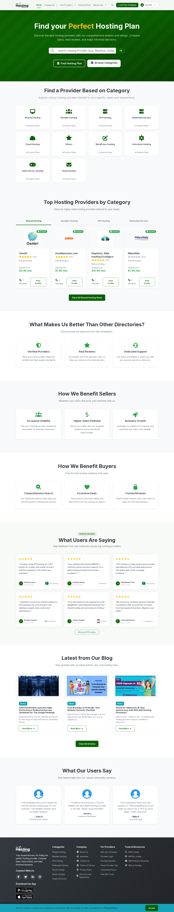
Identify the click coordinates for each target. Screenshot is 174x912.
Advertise (84, 856)
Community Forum (108, 870)
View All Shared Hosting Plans (87, 297)
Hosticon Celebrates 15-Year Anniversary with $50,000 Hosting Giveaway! (133, 710)
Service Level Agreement (85, 875)
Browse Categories (106, 62)
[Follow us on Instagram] (39, 876)
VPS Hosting (57, 861)
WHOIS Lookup (134, 856)
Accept (152, 908)
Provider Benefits (108, 861)
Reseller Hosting (59, 856)
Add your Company (109, 852)
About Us (84, 852)
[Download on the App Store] (32, 896)
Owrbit (23, 253)
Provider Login (107, 856)
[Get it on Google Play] (32, 890)
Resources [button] (98, 5)
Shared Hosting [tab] (33, 221)
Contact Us (85, 861)
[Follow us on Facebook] (18, 876)
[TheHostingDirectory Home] (23, 849)
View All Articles (87, 744)
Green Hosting (58, 874)
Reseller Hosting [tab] (69, 221)
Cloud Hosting (58, 870)
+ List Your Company (127, 5)
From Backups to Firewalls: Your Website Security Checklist (83, 708)
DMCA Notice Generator (138, 861)
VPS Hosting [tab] (103, 221)
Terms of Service (87, 865)
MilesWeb (134, 253)
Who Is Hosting (134, 865)
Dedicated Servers (60, 865)
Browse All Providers (87, 632)
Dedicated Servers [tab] (138, 221)
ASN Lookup (133, 852)
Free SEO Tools (107, 874)
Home (39, 5)
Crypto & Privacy (59, 879)
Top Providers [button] (66, 5)
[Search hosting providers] (112, 5)
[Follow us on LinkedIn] (32, 876)
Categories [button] (49, 5)
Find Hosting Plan (71, 63)
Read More (27, 728)
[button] (148, 5)
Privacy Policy (86, 870)
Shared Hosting (58, 852)
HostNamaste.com (66, 253)
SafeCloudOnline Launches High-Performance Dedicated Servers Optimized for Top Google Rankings (37, 710)
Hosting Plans (84, 5)
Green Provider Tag (109, 865)
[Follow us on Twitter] (25, 876)
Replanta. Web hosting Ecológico (102, 255)
